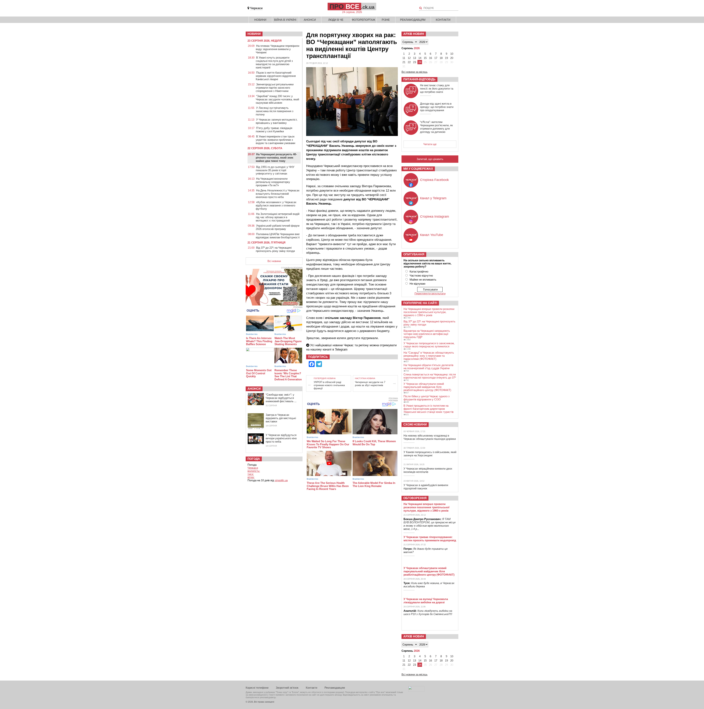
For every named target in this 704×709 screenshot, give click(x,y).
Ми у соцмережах (418, 168)
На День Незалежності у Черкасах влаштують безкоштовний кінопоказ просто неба (278, 194)
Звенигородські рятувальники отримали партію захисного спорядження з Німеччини (275, 87)
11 (403, 57)
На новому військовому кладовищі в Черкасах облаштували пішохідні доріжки (430, 437)
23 (414, 62)
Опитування (413, 254)
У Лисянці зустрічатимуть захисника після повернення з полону (274, 111)
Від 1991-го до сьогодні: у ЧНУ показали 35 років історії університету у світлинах (275, 170)
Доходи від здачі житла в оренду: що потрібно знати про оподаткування (436, 107)
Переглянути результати (430, 293)
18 (441, 57)
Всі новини (274, 261)
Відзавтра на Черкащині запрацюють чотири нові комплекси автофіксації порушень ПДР (427, 334)
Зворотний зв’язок (287, 687)
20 (451, 57)
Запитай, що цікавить (430, 159)
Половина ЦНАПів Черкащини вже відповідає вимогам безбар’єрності (278, 235)
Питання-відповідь (419, 79)
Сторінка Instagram (434, 216)
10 (451, 53)
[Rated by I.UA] (416, 690)
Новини (260, 19)
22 (409, 62)
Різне (386, 19)
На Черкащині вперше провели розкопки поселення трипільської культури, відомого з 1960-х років (429, 312)
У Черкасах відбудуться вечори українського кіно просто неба (281, 438)
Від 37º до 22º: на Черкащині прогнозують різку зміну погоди (275, 249)
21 (403, 62)
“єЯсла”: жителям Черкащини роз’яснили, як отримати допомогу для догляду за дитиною (436, 126)
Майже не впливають (423, 279)
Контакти (443, 19)
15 (425, 57)
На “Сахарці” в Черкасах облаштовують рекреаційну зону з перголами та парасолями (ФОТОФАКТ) (429, 355)
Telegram (341, 349)
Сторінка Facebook (434, 180)
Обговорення (415, 498)
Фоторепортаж (363, 19)
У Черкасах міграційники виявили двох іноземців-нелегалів (428, 470)
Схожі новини (415, 424)
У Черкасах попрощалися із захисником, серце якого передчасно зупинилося (429, 345)
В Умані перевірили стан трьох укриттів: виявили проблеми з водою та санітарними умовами (275, 140)
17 (435, 57)
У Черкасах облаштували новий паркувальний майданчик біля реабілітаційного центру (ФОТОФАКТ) (427, 387)
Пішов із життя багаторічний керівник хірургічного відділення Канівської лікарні (276, 76)
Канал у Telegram (433, 198)
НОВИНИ (254, 33)
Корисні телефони (257, 687)
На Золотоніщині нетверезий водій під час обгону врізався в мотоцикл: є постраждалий (277, 217)
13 (414, 57)
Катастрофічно (419, 271)
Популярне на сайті (420, 303)
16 (430, 57)
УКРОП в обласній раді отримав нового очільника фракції (329, 385)
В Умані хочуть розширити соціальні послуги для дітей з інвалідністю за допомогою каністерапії (274, 62)
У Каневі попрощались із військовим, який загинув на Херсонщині (430, 453)
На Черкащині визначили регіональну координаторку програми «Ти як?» (273, 182)
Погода (253, 458)
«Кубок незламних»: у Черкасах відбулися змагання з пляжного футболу (276, 205)
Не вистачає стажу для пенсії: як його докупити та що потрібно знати (436, 88)
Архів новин (413, 33)
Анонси (310, 19)
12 (409, 57)
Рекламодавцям (413, 19)
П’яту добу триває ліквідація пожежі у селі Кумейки (274, 129)
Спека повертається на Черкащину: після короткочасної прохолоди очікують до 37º (430, 376)
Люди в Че (335, 19)
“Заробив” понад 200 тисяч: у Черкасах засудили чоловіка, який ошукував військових (277, 99)
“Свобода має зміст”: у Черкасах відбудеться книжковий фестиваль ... (281, 398)
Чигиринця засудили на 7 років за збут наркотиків (370, 384)
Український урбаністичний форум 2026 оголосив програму (277, 227)
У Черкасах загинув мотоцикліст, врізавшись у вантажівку (276, 121)
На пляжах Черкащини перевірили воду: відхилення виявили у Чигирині (277, 49)
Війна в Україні (285, 19)
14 (419, 57)
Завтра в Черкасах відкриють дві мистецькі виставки (281, 418)
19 (446, 57)
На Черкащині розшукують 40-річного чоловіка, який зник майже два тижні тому (276, 157)
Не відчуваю (417, 283)
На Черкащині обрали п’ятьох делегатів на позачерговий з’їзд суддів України (428, 366)
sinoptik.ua (281, 480)
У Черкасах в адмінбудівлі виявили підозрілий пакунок (426, 486)
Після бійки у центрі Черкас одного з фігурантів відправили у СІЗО (427, 398)
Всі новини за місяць (415, 71)
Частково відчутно (421, 275)
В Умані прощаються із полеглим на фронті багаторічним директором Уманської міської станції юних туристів (429, 408)
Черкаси (256, 8)
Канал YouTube (431, 235)
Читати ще (430, 144)
